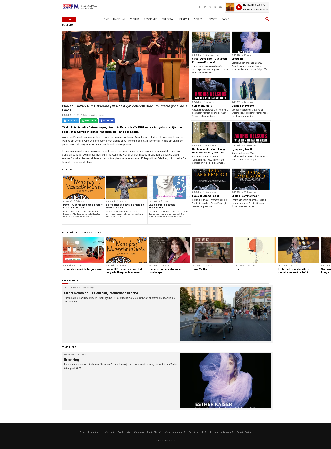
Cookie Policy (244, 432)
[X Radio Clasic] (205, 7)
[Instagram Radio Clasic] (210, 7)
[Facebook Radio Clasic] (200, 7)
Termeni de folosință (221, 432)
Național (119, 19)
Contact (109, 432)
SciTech (199, 19)
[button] (247, 7)
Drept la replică (197, 432)
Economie (150, 19)
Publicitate (124, 432)
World (134, 19)
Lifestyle (183, 19)
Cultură (167, 19)
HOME (105, 19)
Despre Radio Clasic (91, 432)
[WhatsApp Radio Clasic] (215, 7)
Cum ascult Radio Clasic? (148, 432)
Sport (213, 19)
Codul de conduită (175, 432)
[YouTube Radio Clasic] (220, 7)
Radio (225, 19)
